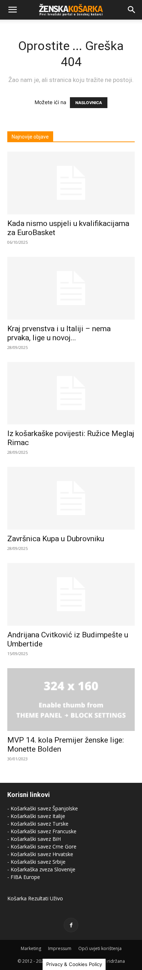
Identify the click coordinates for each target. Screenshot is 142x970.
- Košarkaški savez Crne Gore (41, 846)
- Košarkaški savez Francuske (41, 831)
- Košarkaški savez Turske (37, 823)
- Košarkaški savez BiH (34, 838)
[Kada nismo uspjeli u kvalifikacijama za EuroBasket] (71, 183)
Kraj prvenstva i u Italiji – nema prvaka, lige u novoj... (59, 333)
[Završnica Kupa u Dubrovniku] (71, 498)
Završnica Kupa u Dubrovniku (55, 538)
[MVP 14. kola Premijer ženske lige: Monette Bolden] (71, 699)
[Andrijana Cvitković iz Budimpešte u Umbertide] (71, 594)
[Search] (132, 10)
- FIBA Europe (23, 877)
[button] (12, 10)
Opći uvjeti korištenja (100, 948)
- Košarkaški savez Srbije (36, 861)
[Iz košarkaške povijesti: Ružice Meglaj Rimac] (71, 393)
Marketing (31, 948)
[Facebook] (71, 925)
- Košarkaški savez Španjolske (42, 808)
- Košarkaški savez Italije (36, 816)
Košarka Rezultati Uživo (35, 898)
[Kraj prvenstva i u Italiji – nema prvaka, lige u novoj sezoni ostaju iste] (71, 288)
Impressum (59, 948)
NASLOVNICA (88, 102)
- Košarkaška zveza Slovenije (41, 869)
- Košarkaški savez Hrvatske (40, 854)
